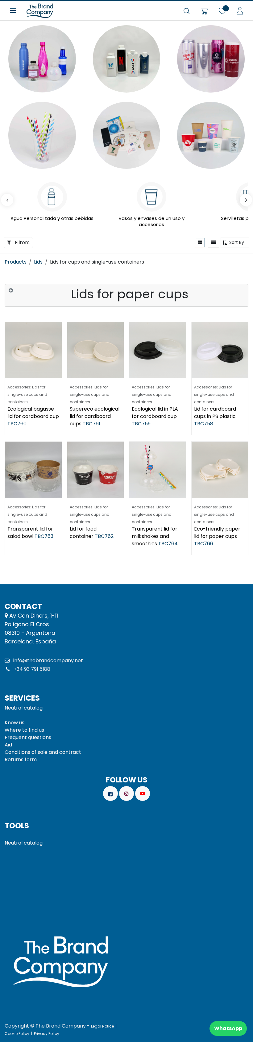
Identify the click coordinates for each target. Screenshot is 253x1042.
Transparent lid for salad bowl (30, 532)
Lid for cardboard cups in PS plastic (215, 412)
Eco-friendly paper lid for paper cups (217, 532)
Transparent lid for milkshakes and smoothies (154, 536)
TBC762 (104, 536)
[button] (235, 242)
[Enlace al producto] (42, 59)
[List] (213, 243)
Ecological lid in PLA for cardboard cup (155, 412)
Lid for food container (83, 532)
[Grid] (200, 243)
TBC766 (203, 543)
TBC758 (203, 423)
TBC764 (168, 543)
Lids (38, 261)
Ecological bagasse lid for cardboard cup (33, 412)
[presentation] (7, 200)
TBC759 (141, 423)
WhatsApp (228, 1028)
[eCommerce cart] (204, 10)
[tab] (126, 295)
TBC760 (17, 423)
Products (16, 261)
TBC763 (44, 536)
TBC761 (91, 423)
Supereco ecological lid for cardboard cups (94, 416)
